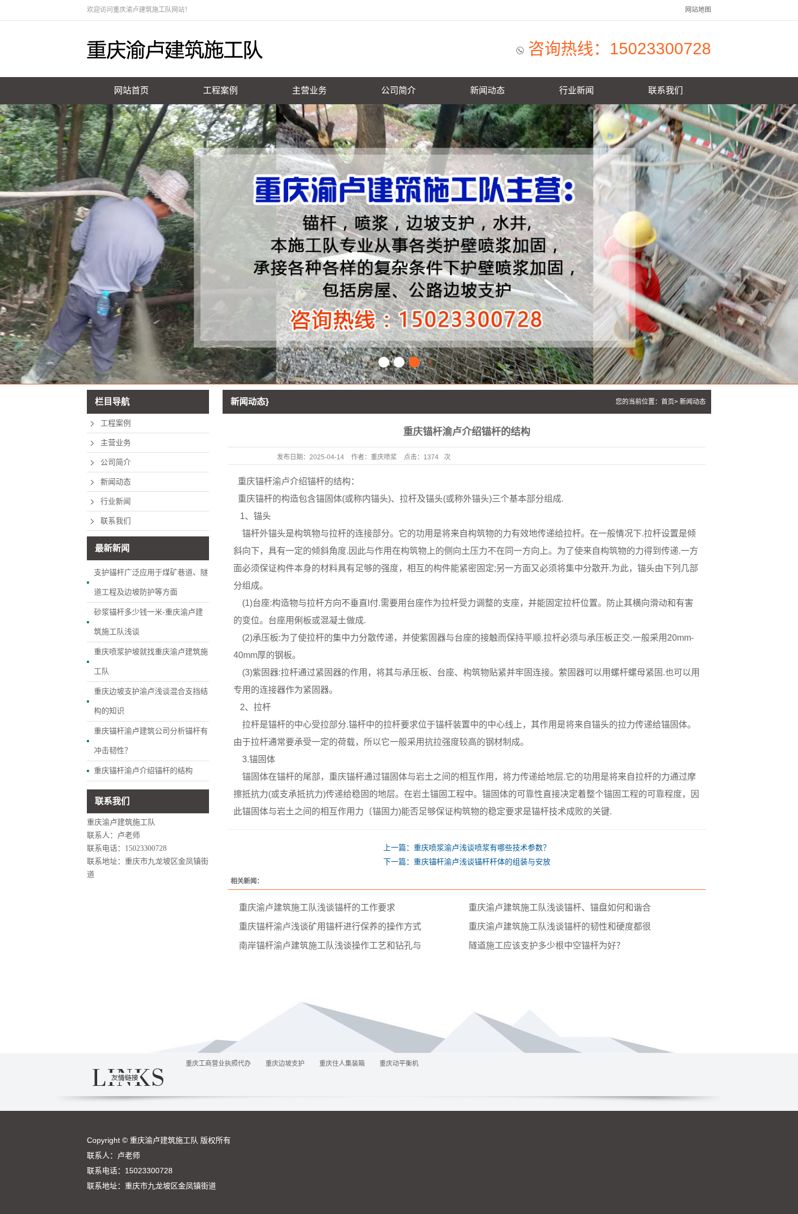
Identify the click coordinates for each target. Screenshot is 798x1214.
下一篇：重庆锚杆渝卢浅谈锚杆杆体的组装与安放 (466, 861)
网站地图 (698, 10)
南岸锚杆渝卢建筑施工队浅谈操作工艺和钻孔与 (330, 945)
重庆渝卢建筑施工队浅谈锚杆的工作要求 (317, 907)
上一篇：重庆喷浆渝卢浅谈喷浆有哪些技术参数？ (466, 847)
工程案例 (220, 90)
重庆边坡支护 (285, 1063)
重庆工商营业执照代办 (218, 1063)
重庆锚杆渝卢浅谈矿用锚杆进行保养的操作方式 (330, 926)
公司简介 (398, 90)
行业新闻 (576, 90)
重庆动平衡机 (399, 1063)
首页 (667, 402)
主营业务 (309, 90)
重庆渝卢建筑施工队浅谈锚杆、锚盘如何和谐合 (559, 907)
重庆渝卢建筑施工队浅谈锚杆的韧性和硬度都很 (559, 926)
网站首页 (131, 90)
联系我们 (665, 90)
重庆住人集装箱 (342, 1063)
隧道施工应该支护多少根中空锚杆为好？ (546, 945)
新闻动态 (487, 90)
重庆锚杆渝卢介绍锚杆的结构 (143, 770)
